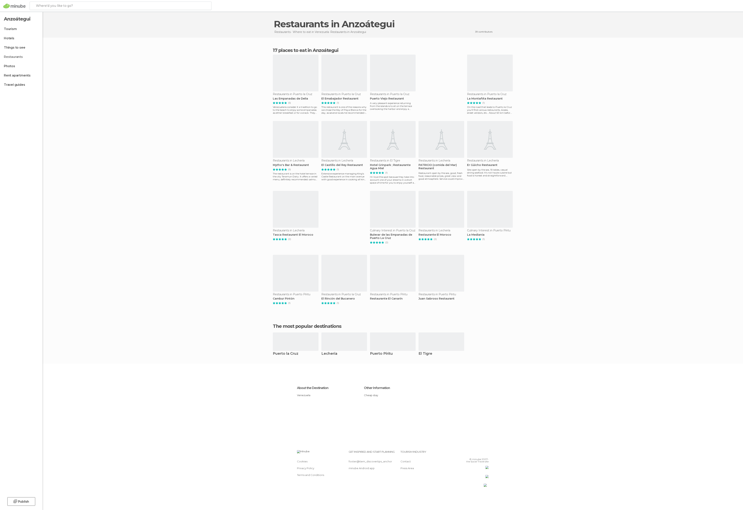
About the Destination (312, 388)
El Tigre (425, 354)
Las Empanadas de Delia (290, 98)
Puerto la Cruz (285, 354)
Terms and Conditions (310, 475)
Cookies (302, 461)
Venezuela (303, 395)
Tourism (10, 29)
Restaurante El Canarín (386, 298)
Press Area (407, 468)
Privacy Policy (305, 468)
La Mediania (475, 234)
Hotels (9, 38)
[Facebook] (466, 453)
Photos (9, 66)
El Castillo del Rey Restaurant (342, 165)
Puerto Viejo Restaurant (387, 98)
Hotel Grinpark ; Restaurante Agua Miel (390, 166)
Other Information (377, 388)
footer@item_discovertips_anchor (370, 461)
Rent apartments (17, 75)
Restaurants (13, 57)
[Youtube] (486, 453)
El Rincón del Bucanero (338, 298)
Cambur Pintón (283, 298)
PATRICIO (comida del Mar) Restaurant (438, 166)
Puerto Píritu (381, 354)
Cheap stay (371, 395)
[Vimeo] (479, 453)
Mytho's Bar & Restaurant (291, 165)
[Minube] (14, 6)
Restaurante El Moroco (435, 234)
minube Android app (362, 468)
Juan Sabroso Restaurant (437, 298)
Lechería (329, 354)
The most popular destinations (307, 326)
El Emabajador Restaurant (340, 98)
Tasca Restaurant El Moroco (293, 234)
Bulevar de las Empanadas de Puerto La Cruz (391, 236)
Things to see (14, 47)
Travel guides (14, 85)
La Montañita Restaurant (485, 98)
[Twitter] (473, 453)
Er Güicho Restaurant (482, 165)
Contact (406, 461)
